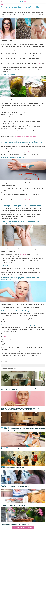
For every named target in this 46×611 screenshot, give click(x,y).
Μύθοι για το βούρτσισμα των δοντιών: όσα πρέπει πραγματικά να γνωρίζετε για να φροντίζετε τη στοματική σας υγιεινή (20, 409)
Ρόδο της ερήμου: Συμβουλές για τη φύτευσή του (15, 524)
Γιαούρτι (4, 336)
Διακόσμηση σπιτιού (5, 386)
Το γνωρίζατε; (4, 504)
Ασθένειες (3, 485)
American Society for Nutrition (16, 49)
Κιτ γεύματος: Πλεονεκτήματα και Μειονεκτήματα (15, 505)
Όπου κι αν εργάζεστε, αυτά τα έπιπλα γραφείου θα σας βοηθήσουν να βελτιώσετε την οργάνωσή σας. (21, 388)
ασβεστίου (38, 63)
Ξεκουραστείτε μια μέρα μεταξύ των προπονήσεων (15, 449)
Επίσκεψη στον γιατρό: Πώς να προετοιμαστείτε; (15, 486)
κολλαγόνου (23, 254)
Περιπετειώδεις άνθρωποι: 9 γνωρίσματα (12, 467)
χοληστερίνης (25, 151)
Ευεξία (2, 4)
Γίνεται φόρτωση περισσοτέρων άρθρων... (23, 527)
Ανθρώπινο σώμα (4, 447)
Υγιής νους (3, 466)
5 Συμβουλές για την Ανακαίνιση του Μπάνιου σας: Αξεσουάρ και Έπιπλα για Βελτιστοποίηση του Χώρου (23, 429)
